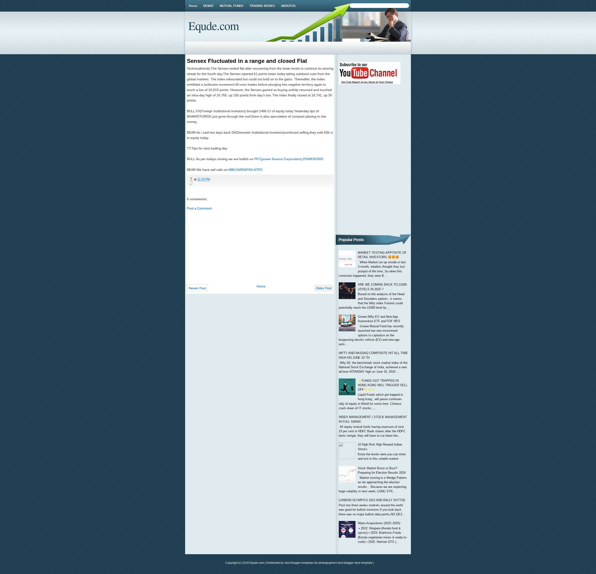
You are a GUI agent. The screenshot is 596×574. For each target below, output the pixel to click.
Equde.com (213, 25)
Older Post (324, 288)
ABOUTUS (288, 6)
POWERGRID (313, 159)
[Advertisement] (260, 246)
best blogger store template (354, 562)
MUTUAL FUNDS (232, 6)
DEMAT (208, 6)
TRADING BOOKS (262, 6)
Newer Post (197, 288)
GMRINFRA (244, 170)
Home (193, 6)
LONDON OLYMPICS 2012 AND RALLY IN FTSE (372, 500)
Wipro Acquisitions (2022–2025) (379, 523)
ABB (231, 170)
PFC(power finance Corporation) (278, 159)
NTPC (258, 170)
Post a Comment (199, 208)
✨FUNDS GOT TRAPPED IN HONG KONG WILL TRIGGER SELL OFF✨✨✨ (382, 385)
